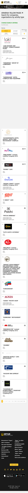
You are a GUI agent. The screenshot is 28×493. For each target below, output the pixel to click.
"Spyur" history (19, 451)
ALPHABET (15, 31)
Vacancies (17, 455)
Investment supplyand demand (19, 444)
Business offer (5, 450)
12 (18, 401)
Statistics (3, 454)
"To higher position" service (6, 447)
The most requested (6, 444)
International (4, 456)
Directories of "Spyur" (7, 440)
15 (22, 401)
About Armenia (19, 447)
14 (21, 401)
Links (2, 458)
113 (19, 3)
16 (24, 401)
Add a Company (5, 442)
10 (15, 401)
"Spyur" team (18, 453)
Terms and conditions (20, 457)
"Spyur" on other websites (19, 441)
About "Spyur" (18, 449)
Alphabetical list (5, 452)
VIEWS (6, 34)
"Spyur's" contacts (14, 464)
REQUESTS (15, 34)
